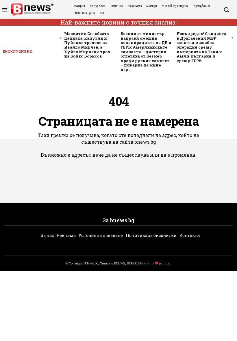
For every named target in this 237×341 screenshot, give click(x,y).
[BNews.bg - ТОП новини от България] (32, 9)
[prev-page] (60, 38)
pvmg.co (165, 263)
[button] (226, 9)
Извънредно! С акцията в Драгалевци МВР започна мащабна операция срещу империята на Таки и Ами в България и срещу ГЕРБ (201, 47)
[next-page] (232, 38)
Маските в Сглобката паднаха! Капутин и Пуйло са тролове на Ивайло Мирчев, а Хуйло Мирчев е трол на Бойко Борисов (87, 45)
